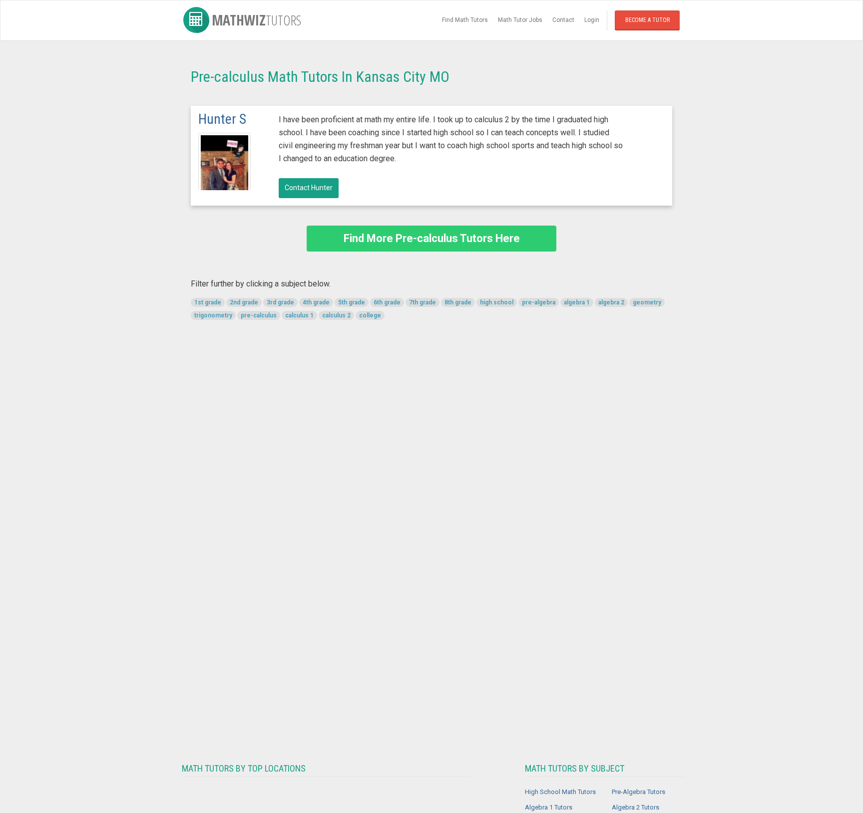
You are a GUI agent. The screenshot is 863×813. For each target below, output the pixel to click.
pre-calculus (259, 315)
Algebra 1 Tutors (548, 807)
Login (591, 19)
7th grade (422, 302)
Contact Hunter (309, 188)
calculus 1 (299, 315)
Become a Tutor (647, 19)
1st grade (207, 302)
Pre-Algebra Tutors (638, 792)
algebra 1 (577, 302)
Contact (563, 19)
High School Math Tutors (560, 792)
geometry (647, 302)
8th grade (457, 302)
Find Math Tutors (465, 19)
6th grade (387, 302)
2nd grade (244, 302)
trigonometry (213, 315)
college (370, 315)
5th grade (351, 302)
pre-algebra (538, 302)
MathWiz (256, 19)
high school (496, 302)
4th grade (316, 302)
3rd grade (280, 302)
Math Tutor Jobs (520, 19)
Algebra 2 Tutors (635, 807)
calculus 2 (336, 315)
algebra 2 (611, 302)
